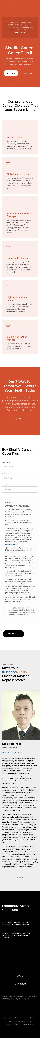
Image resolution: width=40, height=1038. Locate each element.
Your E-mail (6, 485)
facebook (7, 1018)
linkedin (33, 1018)
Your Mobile (6, 473)
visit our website (16, 556)
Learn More (20, 32)
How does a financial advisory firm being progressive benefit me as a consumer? (16, 935)
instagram (16, 1018)
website (20, 877)
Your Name (6, 462)
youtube (25, 1018)
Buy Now (11, 73)
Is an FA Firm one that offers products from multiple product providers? (17, 923)
